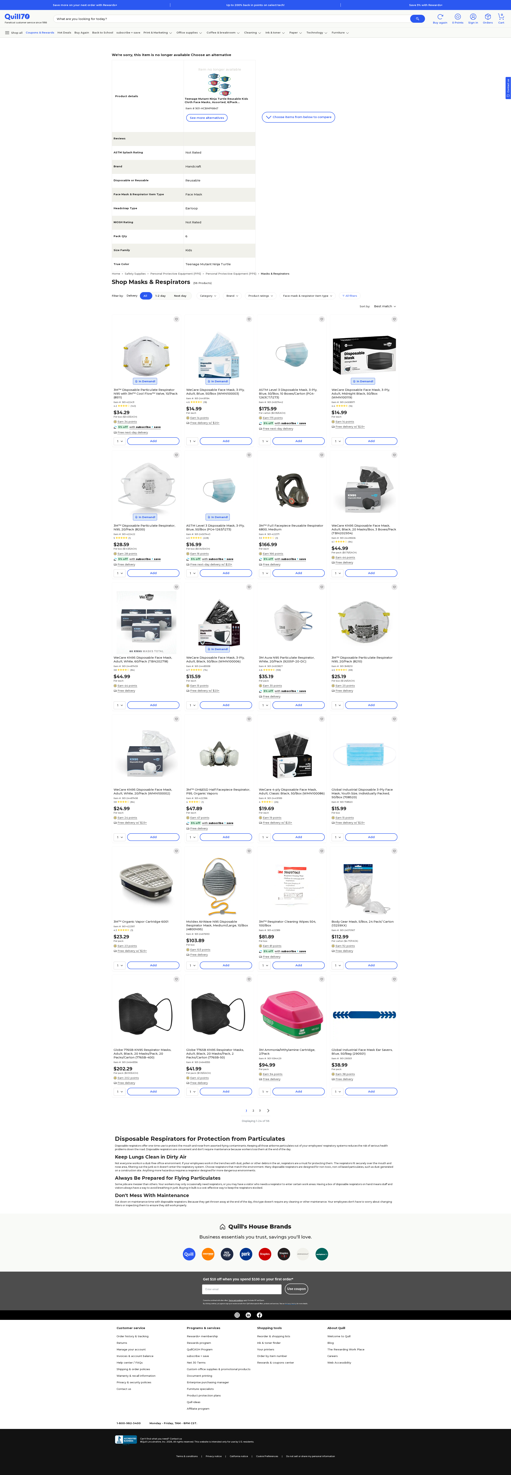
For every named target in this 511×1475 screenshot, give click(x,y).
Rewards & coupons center (275, 1362)
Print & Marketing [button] (156, 32)
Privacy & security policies (134, 1382)
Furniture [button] (338, 32)
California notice (239, 1456)
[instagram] (237, 1315)
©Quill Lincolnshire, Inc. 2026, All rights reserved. (167, 1441)
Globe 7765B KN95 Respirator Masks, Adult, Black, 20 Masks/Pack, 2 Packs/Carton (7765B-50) (215, 1053)
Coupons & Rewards (40, 32)
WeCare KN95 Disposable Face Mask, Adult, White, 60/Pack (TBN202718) (143, 659)
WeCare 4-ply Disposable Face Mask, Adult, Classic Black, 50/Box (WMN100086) (292, 791)
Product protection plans (204, 1395)
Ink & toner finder (269, 1342)
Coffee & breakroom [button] (221, 32)
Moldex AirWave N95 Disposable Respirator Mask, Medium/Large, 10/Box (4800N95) (217, 925)
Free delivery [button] (126, 564)
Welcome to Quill (339, 1336)
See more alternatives (207, 118)
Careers (332, 1356)
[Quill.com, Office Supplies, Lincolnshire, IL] (126, 1440)
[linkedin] (248, 1315)
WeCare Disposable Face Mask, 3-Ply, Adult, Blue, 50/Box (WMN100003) (215, 391)
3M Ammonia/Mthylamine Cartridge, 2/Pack (287, 1051)
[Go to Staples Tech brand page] (283, 1255)
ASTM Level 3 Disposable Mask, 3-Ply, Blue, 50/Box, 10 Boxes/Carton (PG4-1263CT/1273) (288, 393)
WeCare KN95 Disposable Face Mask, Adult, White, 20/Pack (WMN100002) (143, 791)
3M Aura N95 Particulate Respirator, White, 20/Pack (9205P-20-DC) (287, 659)
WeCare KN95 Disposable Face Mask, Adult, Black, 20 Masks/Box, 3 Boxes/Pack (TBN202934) (364, 529)
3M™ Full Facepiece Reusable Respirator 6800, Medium (291, 527)
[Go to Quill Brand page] (189, 1255)
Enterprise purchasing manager (208, 1382)
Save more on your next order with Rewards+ (85, 5)
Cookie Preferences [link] (267, 1456)
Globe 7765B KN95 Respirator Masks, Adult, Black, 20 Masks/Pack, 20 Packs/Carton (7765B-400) (142, 1053)
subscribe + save (128, 32)
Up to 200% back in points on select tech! (255, 5)
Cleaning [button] (250, 32)
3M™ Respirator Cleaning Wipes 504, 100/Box (287, 923)
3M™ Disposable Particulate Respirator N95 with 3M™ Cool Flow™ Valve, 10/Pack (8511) (146, 393)
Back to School (102, 32)
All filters (351, 295)
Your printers (265, 1349)
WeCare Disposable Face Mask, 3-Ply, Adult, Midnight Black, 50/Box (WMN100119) (361, 393)
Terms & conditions (187, 1456)
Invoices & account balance (135, 1356)
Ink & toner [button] (273, 32)
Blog (330, 1342)
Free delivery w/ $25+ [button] (204, 422)
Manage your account (131, 1349)
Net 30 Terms (196, 1362)
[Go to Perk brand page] (246, 1255)
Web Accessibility (339, 1362)
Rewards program (199, 1342)
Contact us (124, 1388)
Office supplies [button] (187, 32)
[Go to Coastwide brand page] (208, 1255)
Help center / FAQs (130, 1362)
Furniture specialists (200, 1388)
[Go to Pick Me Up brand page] (227, 1255)
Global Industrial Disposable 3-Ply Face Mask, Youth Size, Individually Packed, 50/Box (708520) (362, 793)
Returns (122, 1342)
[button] (417, 19)
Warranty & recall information (136, 1375)
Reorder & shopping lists (273, 1336)
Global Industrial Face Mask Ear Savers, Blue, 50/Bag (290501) (362, 1051)
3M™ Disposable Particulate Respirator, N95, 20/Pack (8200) (144, 527)
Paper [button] (293, 32)
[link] (176, 319)
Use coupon (296, 1289)
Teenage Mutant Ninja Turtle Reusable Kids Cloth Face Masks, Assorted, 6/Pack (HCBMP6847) (216, 102)
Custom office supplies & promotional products (219, 1369)
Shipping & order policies (133, 1369)
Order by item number (272, 1356)
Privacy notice (214, 1456)
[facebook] (259, 1315)
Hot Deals (64, 32)
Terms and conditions (236, 1300)
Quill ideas (193, 1402)
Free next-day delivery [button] (133, 432)
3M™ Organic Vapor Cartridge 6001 (141, 921)
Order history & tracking (133, 1336)
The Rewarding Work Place (345, 1349)
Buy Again (81, 32)
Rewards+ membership (202, 1336)
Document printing (199, 1375)
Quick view (145, 374)
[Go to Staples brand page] (265, 1255)
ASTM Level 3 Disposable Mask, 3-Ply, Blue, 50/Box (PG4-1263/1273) (215, 527)
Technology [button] (314, 32)
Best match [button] (383, 306)
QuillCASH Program (200, 1349)
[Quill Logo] (17, 16)
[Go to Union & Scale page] (302, 1255)
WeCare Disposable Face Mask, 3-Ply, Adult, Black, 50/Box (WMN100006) (215, 659)
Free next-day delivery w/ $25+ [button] (211, 564)
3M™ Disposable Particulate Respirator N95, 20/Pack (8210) (362, 659)
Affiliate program (198, 1408)
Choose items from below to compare (302, 117)
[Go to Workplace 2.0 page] (321, 1255)
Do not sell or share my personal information (310, 1456)
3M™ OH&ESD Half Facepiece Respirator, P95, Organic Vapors (218, 791)
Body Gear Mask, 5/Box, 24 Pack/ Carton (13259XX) (363, 923)
